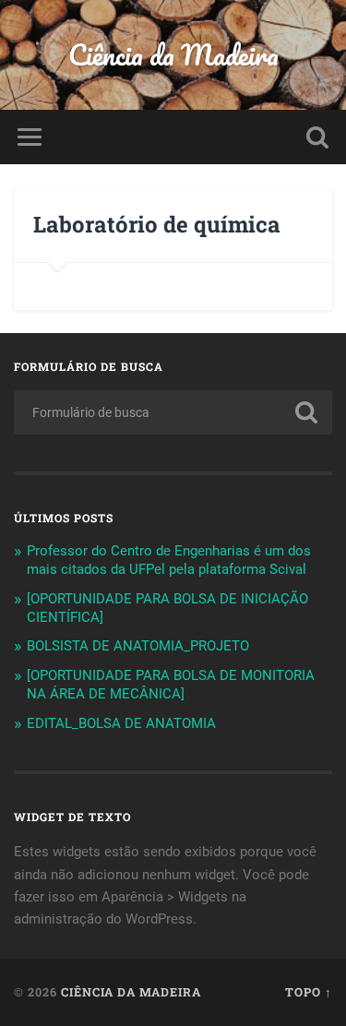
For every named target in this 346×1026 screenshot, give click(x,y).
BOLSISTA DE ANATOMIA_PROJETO (138, 646)
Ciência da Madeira (173, 55)
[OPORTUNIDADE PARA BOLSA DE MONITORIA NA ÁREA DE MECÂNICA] (171, 684)
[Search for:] (173, 412)
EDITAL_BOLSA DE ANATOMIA (121, 723)
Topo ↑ (308, 991)
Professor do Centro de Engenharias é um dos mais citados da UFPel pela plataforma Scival (169, 560)
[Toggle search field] (317, 137)
